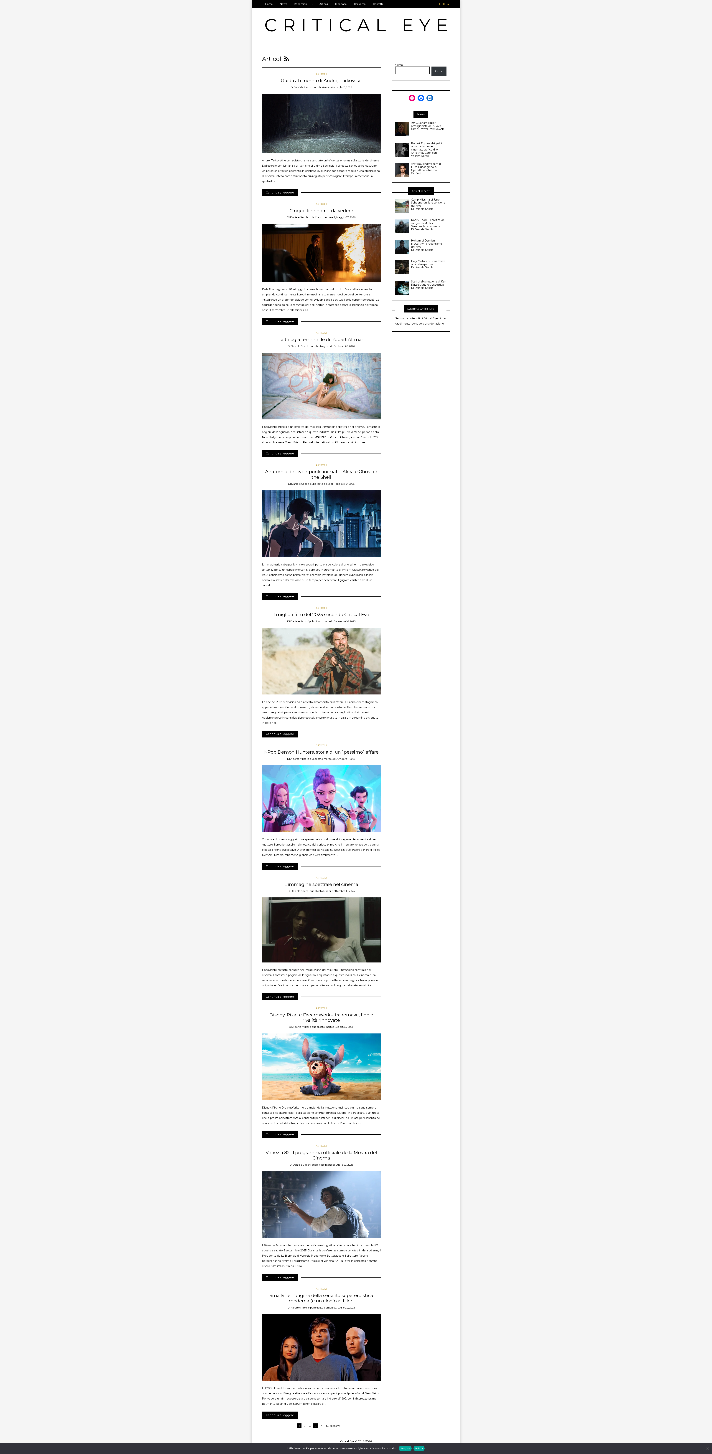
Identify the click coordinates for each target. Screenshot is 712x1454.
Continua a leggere (280, 192)
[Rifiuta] (707, 1448)
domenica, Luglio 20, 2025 (339, 1307)
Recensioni (300, 3)
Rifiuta (419, 1448)
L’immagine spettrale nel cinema (321, 884)
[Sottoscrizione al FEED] (286, 58)
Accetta (405, 1448)
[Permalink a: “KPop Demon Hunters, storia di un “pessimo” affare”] (321, 798)
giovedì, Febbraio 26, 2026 (339, 346)
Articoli (323, 3)
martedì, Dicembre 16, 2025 (339, 621)
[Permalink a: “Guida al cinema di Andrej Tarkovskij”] (321, 123)
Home (269, 3)
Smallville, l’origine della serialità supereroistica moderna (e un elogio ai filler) (321, 1298)
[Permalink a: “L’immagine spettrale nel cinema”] (321, 929)
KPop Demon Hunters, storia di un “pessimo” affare (321, 752)
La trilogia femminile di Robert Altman (321, 339)
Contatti (378, 3)
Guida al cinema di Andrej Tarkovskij (321, 80)
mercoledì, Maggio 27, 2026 (339, 217)
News (283, 3)
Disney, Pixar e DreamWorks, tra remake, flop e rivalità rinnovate (321, 1017)
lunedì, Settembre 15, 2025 (339, 890)
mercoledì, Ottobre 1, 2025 (339, 758)
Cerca (399, 65)
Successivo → (335, 1425)
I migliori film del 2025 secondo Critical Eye (321, 614)
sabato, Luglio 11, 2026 (339, 87)
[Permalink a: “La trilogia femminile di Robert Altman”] (321, 385)
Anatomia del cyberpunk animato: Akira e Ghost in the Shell (321, 474)
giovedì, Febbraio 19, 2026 (339, 483)
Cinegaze (341, 3)
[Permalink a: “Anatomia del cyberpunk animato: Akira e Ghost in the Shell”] (321, 523)
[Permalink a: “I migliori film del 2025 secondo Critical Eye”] (321, 661)
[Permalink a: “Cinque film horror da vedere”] (321, 252)
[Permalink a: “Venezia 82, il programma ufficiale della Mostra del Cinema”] (321, 1204)
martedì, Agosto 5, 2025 (339, 1026)
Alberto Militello (299, 758)
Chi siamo (360, 3)
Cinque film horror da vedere (321, 210)
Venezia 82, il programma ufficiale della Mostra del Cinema (321, 1155)
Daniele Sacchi (303, 87)
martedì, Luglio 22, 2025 (339, 1164)
